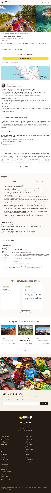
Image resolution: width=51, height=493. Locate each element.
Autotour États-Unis (24, 33)
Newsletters (39, 487)
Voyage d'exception (29, 447)
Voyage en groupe (29, 439)
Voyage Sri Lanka (4, 459)
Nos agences (3, 441)
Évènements (3, 478)
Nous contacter (4, 469)
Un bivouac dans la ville (5, 479)
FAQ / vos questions (5, 473)
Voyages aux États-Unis (14, 33)
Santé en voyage (4, 474)
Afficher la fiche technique (14, 267)
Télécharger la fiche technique (33, 267)
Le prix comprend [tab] (13, 181)
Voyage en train (29, 444)
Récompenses (4, 446)
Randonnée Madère (29, 463)
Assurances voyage (4, 476)
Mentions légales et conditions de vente (9, 487)
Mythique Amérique (7, 340)
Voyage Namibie (4, 454)
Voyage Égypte (4, 461)
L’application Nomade (6, 471)
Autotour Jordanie (4, 464)
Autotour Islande (4, 463)
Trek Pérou (28, 454)
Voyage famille (28, 442)
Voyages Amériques (5, 33)
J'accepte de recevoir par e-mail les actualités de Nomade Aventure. (18, 400)
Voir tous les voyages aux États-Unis (25, 350)
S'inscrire (44, 403)
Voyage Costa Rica (4, 457)
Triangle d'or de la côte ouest (42, 341)
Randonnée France (29, 459)
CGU (19, 487)
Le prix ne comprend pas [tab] (37, 181)
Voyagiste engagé (4, 442)
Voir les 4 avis (25, 311)
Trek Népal (28, 456)
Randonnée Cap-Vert (30, 461)
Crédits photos (4, 488)
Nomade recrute (4, 444)
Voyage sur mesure (29, 441)
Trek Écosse (28, 457)
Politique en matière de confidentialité (28, 487)
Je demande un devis (25, 58)
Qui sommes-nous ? (5, 439)
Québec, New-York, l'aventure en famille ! (25, 339)
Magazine (45, 487)
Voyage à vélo (28, 446)
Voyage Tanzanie (4, 456)
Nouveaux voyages (29, 449)
